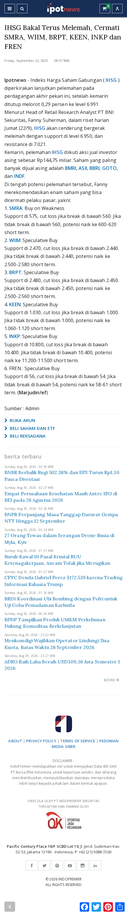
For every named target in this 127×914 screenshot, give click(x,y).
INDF (19, 176)
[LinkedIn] (95, 865)
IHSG (111, 80)
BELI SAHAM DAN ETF (32, 428)
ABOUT (15, 741)
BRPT (15, 272)
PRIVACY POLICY (41, 741)
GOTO (109, 168)
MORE (110, 680)
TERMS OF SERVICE (77, 741)
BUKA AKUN (22, 420)
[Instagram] (83, 865)
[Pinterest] (57, 865)
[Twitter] (44, 865)
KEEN (14, 304)
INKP (14, 336)
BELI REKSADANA (27, 436)
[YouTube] (70, 865)
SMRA (15, 208)
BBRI (94, 168)
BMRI (70, 168)
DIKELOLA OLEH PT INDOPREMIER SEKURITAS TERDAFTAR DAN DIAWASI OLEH (63, 804)
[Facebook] (32, 865)
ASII (83, 168)
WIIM (14, 240)
